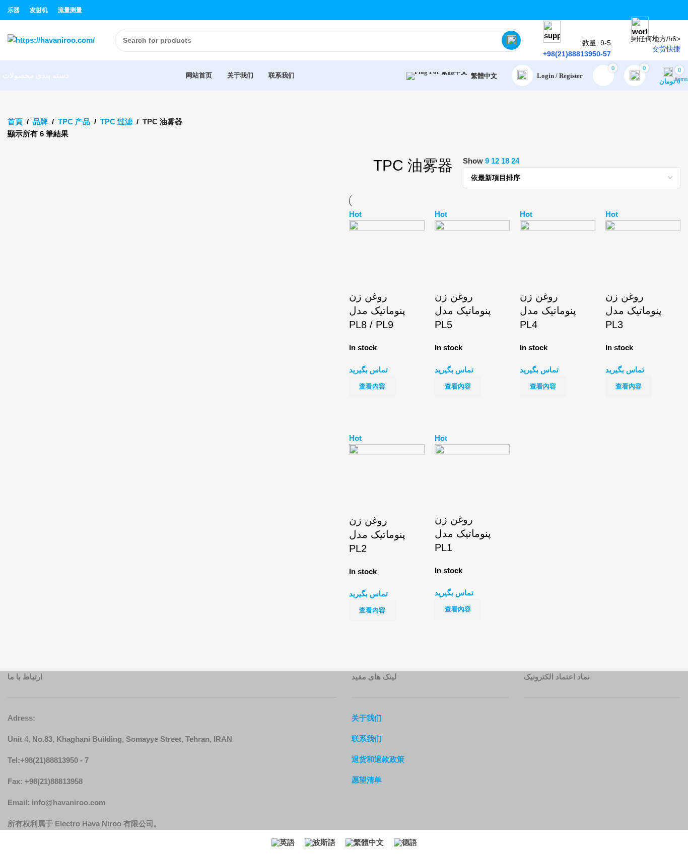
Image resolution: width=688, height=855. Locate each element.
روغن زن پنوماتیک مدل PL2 (377, 534)
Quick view (388, 409)
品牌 (40, 121)
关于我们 (367, 718)
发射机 (39, 10)
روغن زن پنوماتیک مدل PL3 (633, 310)
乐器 (14, 10)
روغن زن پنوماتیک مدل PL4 (548, 310)
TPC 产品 (74, 121)
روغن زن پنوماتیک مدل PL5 (463, 310)
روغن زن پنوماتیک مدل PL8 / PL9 (377, 310)
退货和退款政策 (378, 759)
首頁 (15, 121)
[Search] (511, 40)
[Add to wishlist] (361, 276)
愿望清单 (367, 779)
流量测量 (70, 10)
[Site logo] (51, 39)
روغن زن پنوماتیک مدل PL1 (463, 533)
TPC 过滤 (116, 121)
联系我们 (367, 738)
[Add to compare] (361, 409)
